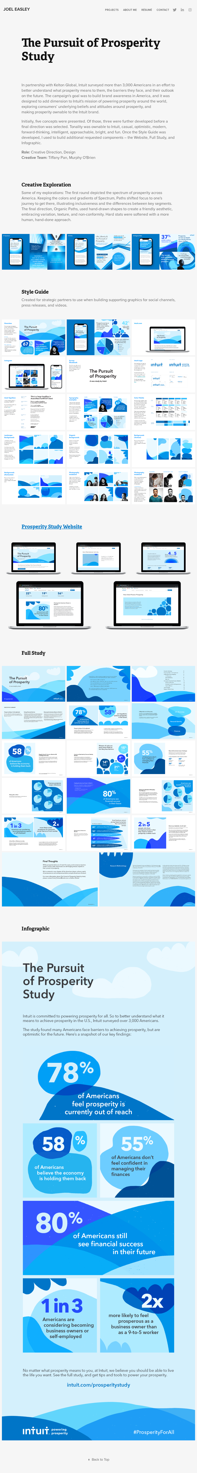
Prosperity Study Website (52, 526)
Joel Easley (16, 9)
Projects (112, 10)
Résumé (146, 10)
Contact (163, 10)
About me (130, 10)
